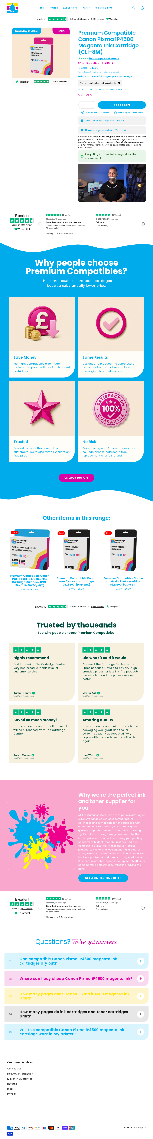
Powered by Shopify (135, 1127)
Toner (53, 7)
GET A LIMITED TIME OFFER (103, 878)
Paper (86, 7)
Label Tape (70, 7)
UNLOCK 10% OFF (76, 478)
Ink (42, 7)
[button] (133, 8)
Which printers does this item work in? (102, 89)
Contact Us (104, 7)
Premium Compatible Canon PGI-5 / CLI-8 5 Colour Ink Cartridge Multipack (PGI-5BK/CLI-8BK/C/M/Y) (29, 580)
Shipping (94, 72)
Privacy (11, 1094)
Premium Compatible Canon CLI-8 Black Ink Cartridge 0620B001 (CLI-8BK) (123, 581)
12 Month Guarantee (20, 1079)
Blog (10, 1089)
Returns (12, 1083)
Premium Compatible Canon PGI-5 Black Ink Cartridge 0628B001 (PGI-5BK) (76, 581)
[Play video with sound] (112, 182)
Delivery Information (20, 1073)
